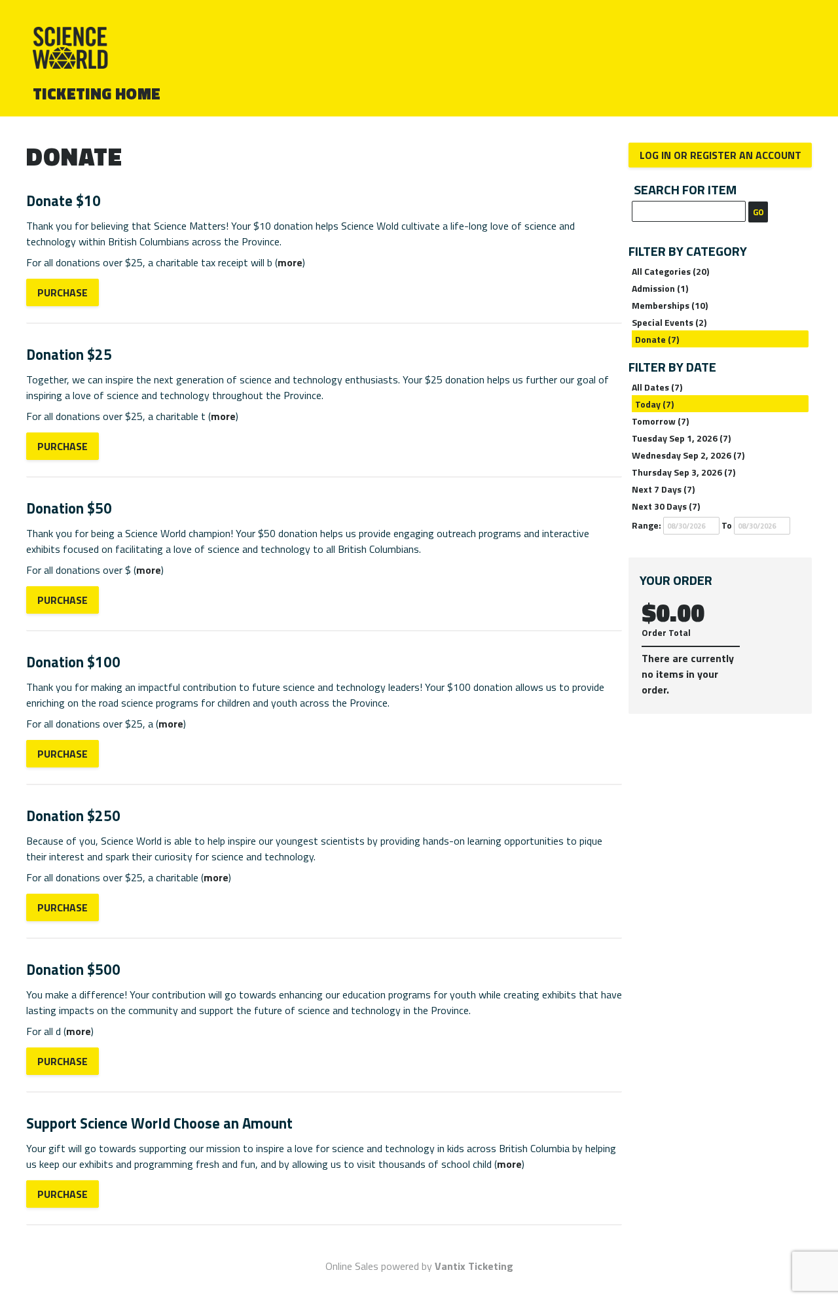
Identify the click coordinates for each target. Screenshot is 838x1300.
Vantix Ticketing (474, 1266)
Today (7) (654, 404)
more (290, 262)
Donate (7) (657, 339)
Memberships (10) (670, 305)
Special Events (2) (669, 322)
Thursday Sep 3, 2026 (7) (683, 472)
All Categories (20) (670, 271)
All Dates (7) (657, 387)
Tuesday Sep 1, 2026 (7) (681, 438)
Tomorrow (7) (660, 421)
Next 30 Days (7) (666, 506)
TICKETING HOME (97, 93)
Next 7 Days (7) (663, 489)
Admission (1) (660, 288)
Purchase (62, 292)
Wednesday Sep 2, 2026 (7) (688, 455)
